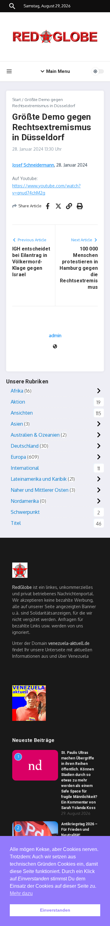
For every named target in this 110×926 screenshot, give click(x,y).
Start (16, 99)
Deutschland (24, 446)
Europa (18, 457)
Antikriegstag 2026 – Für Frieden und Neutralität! (79, 829)
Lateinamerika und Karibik (39, 479)
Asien (17, 424)
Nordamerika (25, 501)
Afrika (17, 391)
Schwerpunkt (25, 512)
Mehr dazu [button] (21, 893)
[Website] (55, 346)
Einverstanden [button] (55, 910)
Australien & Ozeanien (35, 435)
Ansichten (22, 413)
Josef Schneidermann (33, 165)
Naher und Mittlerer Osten (39, 490)
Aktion (18, 402)
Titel (16, 523)
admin (55, 335)
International (25, 468)
